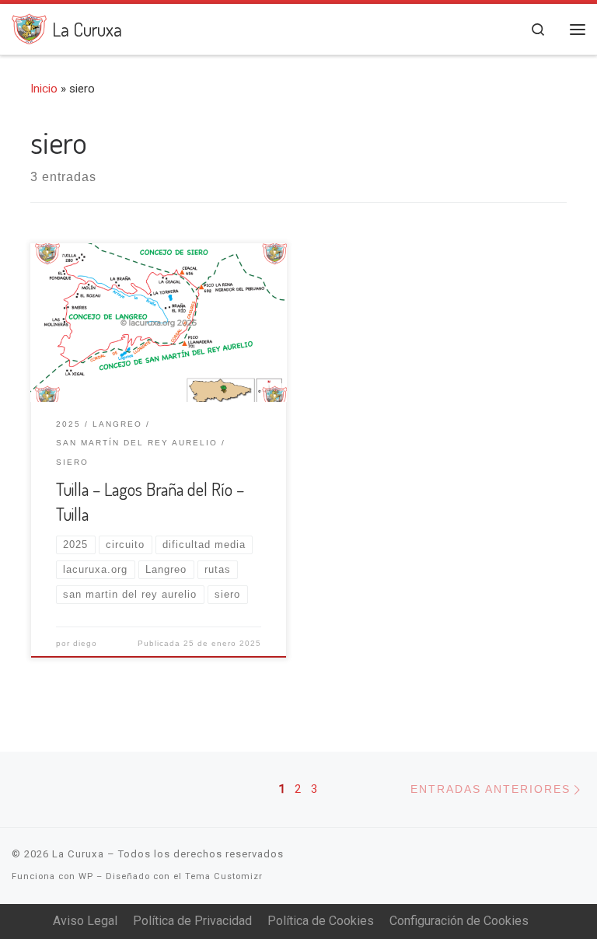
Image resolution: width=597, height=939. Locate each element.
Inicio (44, 89)
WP (86, 876)
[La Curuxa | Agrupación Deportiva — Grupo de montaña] (29, 26)
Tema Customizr (224, 876)
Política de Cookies (320, 920)
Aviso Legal (85, 920)
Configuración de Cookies (459, 920)
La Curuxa (78, 854)
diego (85, 643)
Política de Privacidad (192, 920)
